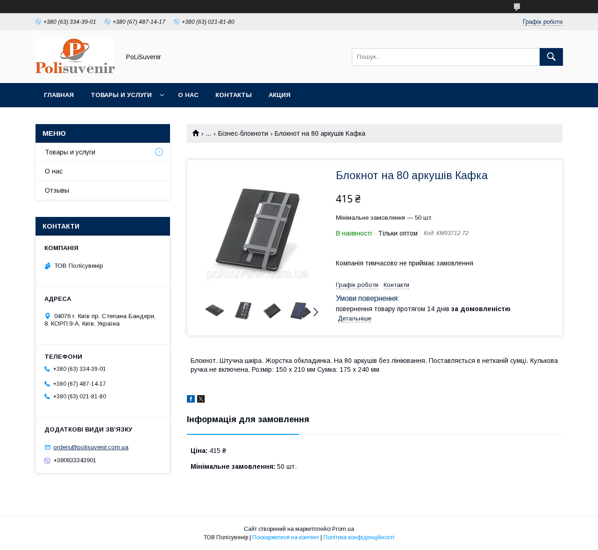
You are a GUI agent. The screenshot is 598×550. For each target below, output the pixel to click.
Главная (59, 94)
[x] (201, 400)
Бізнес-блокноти (243, 133)
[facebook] (191, 400)
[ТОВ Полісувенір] (75, 71)
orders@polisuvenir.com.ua (90, 447)
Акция (280, 94)
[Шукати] (551, 57)
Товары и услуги (121, 94)
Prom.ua (343, 529)
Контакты (233, 94)
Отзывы (57, 190)
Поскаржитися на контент (285, 537)
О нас (188, 94)
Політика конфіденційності (358, 537)
